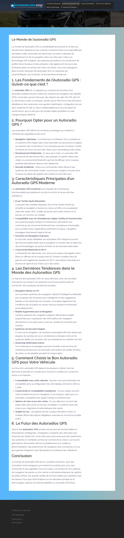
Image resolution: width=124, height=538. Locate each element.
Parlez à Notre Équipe (53, 7)
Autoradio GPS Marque (69, 7)
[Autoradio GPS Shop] (26, 5)
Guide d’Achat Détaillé (87, 3)
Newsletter (17, 522)
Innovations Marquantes (53, 3)
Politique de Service (21, 510)
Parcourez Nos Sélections (103, 3)
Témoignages (18, 514)
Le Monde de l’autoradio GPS (70, 3)
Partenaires (17, 519)
